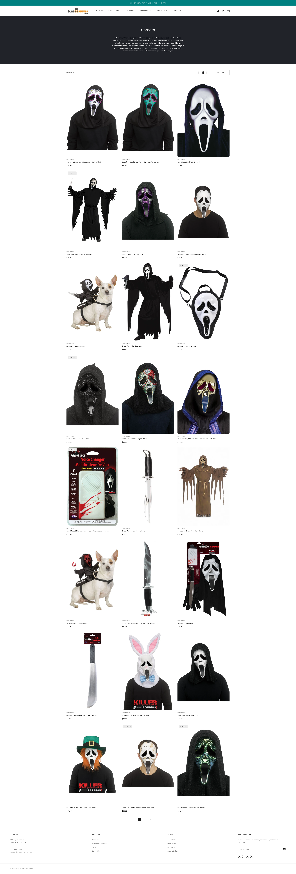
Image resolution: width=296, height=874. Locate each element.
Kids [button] (110, 11)
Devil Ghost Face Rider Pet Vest (77, 623)
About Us (95, 840)
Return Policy (171, 847)
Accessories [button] (145, 11)
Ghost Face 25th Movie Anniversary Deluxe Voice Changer (87, 531)
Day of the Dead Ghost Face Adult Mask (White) (83, 162)
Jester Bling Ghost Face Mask (132, 254)
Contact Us (96, 851)
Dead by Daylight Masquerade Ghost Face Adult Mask (196, 439)
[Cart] (228, 11)
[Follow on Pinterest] (251, 856)
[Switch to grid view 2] (198, 72)
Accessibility (171, 840)
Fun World (70, 159)
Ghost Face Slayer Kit (185, 623)
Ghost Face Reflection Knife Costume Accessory (139, 623)
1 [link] (139, 819)
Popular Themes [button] (163, 11)
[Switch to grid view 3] (203, 72)
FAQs (94, 847)
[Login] (223, 11)
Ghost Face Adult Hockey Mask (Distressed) (138, 808)
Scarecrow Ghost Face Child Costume (191, 531)
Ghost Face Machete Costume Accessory (81, 715)
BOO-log (177, 11)
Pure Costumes (19, 868)
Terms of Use (171, 843)
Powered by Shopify (29, 868)
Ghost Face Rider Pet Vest (76, 346)
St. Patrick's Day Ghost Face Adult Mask (81, 808)
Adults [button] (119, 11)
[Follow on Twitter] (247, 856)
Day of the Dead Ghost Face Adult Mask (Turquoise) (140, 162)
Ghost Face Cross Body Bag (187, 346)
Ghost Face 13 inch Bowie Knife (133, 531)
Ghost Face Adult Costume (132, 346)
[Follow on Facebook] (239, 856)
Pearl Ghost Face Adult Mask (187, 715)
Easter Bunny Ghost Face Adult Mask (135, 715)
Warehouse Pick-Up (99, 843)
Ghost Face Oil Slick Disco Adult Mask (191, 808)
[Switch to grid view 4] (207, 72)
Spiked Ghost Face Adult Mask (77, 439)
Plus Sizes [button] (131, 11)
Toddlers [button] (99, 11)
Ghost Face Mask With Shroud (188, 162)
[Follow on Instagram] (243, 856)
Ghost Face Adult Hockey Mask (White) (191, 254)
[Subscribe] (284, 849)
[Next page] (156, 819)
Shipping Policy (172, 851)
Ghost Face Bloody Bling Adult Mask (135, 439)
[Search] (218, 11)
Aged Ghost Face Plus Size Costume (79, 254)
